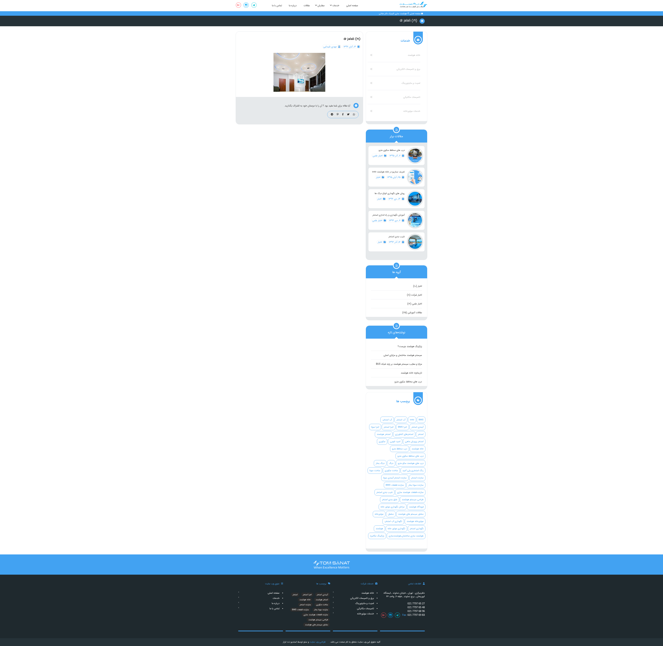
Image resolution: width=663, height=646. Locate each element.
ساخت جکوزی (391, 470)
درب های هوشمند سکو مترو (411, 463)
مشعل (391, 514)
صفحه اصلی (415, 13)
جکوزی (382, 441)
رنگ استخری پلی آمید (413, 470)
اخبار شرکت (416, 295)
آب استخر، (387, 420)
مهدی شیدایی (330, 47)
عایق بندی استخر (389, 499)
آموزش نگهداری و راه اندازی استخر (388, 215)
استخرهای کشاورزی (404, 434)
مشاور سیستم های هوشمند (411, 514)
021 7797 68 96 (416, 611)
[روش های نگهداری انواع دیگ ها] (415, 198)
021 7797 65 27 (416, 603)
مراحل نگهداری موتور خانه (393, 507)
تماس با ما (275, 608)
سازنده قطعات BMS (395, 485)
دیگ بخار (380, 463)
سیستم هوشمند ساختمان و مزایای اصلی (402, 355)
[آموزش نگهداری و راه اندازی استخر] (415, 220)
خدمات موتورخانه (411, 111)
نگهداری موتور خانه (396, 528)
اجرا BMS (402, 427)
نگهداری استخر (417, 528)
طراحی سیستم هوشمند (413, 499)
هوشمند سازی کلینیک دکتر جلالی (393, 13)
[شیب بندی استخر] (415, 242)
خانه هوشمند (414, 55)
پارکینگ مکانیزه (377, 536)
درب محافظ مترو (399, 449)
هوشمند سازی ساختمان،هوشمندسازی (406, 536)
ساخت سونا (374, 470)
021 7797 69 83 (416, 614)
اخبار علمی (378, 156)
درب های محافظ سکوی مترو (392, 150)
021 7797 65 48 (416, 607)
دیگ (391, 463)
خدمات (276, 598)
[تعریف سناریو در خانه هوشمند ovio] (415, 177)
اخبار (378, 177)
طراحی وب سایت (317, 642)
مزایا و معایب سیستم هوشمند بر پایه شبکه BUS (399, 364)
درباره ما (276, 603)
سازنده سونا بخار (416, 485)
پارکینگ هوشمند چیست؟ (410, 346)
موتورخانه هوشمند (415, 521)
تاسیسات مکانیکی (411, 97)
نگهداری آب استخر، (393, 521)
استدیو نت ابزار (290, 642)
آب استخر (400, 420)
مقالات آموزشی (415, 312)
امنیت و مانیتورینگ (411, 83)
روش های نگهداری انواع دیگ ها (390, 193)
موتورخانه (379, 514)
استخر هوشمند (384, 434)
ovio (412, 420)
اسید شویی (395, 441)
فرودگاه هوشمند (416, 507)
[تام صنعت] (413, 4)
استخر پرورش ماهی (414, 441)
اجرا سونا (375, 427)
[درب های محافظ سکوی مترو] (415, 155)
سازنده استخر (417, 478)
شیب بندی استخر (396, 236)
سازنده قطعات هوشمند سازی (410, 492)
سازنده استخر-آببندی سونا (395, 478)
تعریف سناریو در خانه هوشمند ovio (388, 172)
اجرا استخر (388, 427)
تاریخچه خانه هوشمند (411, 373)
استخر (421, 434)
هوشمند (379, 528)
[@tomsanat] (254, 5)
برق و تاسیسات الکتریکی (408, 69)
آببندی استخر (417, 427)
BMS (421, 420)
